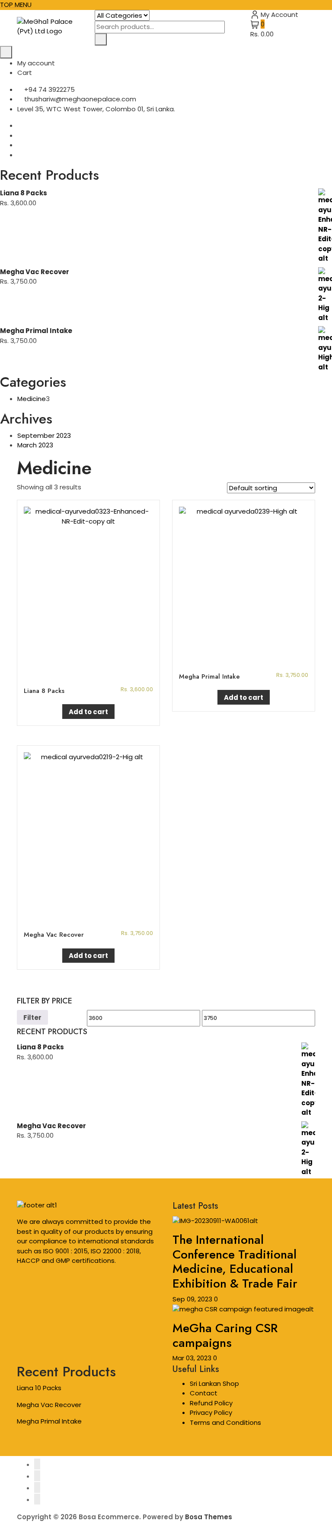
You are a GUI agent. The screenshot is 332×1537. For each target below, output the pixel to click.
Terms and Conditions (225, 1422)
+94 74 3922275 (48, 89)
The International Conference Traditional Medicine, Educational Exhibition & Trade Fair (234, 1261)
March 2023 (35, 445)
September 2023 (44, 435)
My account (36, 63)
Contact (203, 1393)
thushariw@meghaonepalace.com (79, 99)
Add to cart (88, 711)
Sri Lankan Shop (214, 1383)
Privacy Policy (211, 1412)
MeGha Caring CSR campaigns (225, 1335)
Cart (24, 72)
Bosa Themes (208, 1516)
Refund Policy (211, 1403)
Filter (32, 1017)
